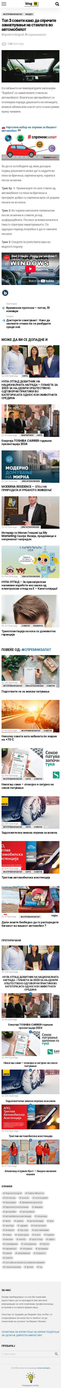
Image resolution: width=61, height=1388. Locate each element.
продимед (43, 1248)
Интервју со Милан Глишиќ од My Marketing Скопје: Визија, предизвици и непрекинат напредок (29, 536)
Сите (25, 375)
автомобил (10, 1211)
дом (51, 1220)
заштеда (9, 1225)
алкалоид (42, 1216)
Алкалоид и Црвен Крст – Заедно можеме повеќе (30, 1172)
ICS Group (10, 1197)
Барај (57, 4)
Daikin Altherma (36, 1193)
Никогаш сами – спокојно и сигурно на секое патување (28, 786)
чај (40, 1267)
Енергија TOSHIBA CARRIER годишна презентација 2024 (27, 442)
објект (51, 1239)
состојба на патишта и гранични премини (24, 1262)
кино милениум (41, 1230)
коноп (37, 1234)
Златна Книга (43, 1368)
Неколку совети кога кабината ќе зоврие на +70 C (29, 738)
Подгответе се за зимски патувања (25, 691)
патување (27, 1248)
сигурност (41, 1253)
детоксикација (36, 1220)
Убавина (38, 625)
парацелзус (10, 1248)
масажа (9, 1239)
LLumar (25, 1197)
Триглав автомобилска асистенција (26, 877)
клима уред (23, 1234)
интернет (9, 1230)
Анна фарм (10, 1202)
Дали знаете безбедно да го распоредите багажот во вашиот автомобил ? (30, 924)
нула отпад (37, 1239)
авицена (38, 1207)
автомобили (28, 1211)
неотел (22, 1239)
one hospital (41, 1197)
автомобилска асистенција (18, 1216)
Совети (26, 625)
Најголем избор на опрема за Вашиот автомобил (29, 129)
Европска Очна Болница (16, 1207)
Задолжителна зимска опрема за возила (29, 832)
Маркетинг (27, 435)
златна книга (39, 1225)
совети (8, 1257)
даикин (20, 1220)
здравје (23, 1225)
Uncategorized (31, 481)
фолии (30, 1267)
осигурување (30, 1243)
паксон (45, 1243)
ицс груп (24, 1230)
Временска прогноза (32, 1202)
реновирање (24, 1253)
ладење (50, 1234)
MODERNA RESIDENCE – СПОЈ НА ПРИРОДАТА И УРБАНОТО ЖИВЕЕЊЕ (27, 488)
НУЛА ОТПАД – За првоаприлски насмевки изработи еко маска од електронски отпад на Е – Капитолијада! (30, 585)
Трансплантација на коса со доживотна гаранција (29, 633)
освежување (11, 1243)
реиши (8, 1253)
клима (8, 1234)
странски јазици (13, 1267)
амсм (7, 1220)
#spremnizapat (13, 1193)
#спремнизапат (36, 649)
